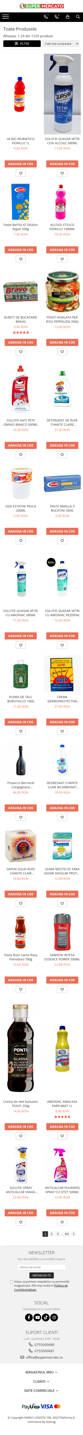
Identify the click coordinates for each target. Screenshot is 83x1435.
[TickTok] (46, 1317)
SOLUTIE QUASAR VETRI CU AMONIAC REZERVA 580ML (62, 613)
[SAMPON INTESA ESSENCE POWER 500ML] (62, 932)
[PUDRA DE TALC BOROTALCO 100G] (20, 674)
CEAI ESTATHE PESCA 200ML (20, 508)
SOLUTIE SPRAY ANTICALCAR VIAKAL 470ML (21, 1190)
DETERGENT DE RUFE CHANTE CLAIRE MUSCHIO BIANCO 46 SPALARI (62, 422)
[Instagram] (54, 1317)
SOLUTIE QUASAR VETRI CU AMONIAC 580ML (20, 613)
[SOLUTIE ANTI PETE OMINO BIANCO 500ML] (20, 389)
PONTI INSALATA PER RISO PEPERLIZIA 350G (62, 319)
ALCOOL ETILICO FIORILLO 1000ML (62, 227)
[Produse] (6, 18)
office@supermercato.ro (44, 1357)
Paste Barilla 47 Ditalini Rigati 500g (21, 227)
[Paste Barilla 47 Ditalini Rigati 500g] (20, 202)
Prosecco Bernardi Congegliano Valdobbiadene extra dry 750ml (20, 785)
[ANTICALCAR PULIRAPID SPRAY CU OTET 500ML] (62, 1164)
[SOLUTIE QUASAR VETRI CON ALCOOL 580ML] (62, 94)
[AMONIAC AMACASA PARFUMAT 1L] (62, 1048)
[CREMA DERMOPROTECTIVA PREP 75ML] (62, 674)
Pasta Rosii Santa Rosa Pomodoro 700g (20, 957)
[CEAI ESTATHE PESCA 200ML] (20, 483)
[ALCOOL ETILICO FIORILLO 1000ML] (62, 202)
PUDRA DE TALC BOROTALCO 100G (20, 699)
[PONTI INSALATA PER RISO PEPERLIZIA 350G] (62, 291)
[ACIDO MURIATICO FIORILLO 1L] (20, 94)
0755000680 (44, 1344)
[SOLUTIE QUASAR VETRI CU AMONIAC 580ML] (20, 578)
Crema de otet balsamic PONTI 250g (20, 1103)
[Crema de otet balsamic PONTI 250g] (20, 1048)
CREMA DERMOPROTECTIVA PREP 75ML (62, 699)
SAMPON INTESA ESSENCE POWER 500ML (62, 957)
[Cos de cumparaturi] (67, 16)
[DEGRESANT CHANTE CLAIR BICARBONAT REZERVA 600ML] (62, 760)
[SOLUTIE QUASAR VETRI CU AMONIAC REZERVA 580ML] (62, 578)
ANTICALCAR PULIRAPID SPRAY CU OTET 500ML (62, 1190)
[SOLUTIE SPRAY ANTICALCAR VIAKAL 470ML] (20, 1164)
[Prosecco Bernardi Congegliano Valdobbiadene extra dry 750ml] (20, 760)
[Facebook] (29, 1317)
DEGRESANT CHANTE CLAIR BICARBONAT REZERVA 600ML (62, 785)
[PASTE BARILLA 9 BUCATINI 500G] (62, 483)
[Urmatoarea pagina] (73, 1234)
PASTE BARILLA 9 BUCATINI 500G (62, 508)
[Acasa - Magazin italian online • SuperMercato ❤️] (41, 6)
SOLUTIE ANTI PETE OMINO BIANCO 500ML (21, 422)
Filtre (23, 43)
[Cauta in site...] (78, 16)
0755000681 (44, 1351)
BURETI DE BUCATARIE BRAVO (20, 319)
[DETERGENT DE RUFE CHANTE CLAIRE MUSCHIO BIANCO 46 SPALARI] (62, 389)
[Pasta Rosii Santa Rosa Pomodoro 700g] (20, 932)
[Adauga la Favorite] (21, 173)
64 (67, 1234)
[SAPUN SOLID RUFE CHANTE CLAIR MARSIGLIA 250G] (20, 846)
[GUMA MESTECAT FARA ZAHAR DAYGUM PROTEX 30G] (62, 846)
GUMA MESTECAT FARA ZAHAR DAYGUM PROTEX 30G (62, 871)
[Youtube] (37, 1317)
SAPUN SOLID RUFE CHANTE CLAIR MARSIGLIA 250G (21, 871)
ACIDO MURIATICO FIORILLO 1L (21, 141)
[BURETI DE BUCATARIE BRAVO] (20, 291)
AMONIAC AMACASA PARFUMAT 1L (62, 1103)
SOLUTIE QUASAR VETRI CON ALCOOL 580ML (62, 141)
